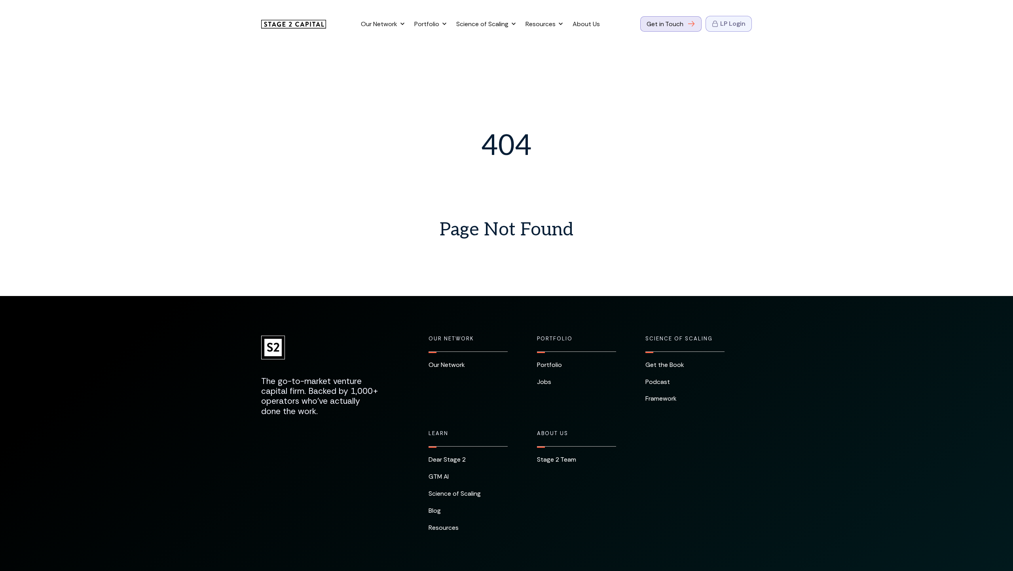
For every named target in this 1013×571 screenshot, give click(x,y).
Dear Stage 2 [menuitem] (447, 459)
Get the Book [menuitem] (664, 365)
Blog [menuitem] (435, 510)
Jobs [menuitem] (544, 382)
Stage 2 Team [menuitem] (556, 459)
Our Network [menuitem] (451, 339)
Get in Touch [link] (665, 24)
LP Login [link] (733, 23)
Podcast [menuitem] (657, 382)
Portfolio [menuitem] (555, 339)
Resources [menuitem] (444, 527)
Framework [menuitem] (661, 398)
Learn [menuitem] (438, 433)
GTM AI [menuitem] (439, 476)
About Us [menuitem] (552, 433)
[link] (293, 23)
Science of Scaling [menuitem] (679, 339)
